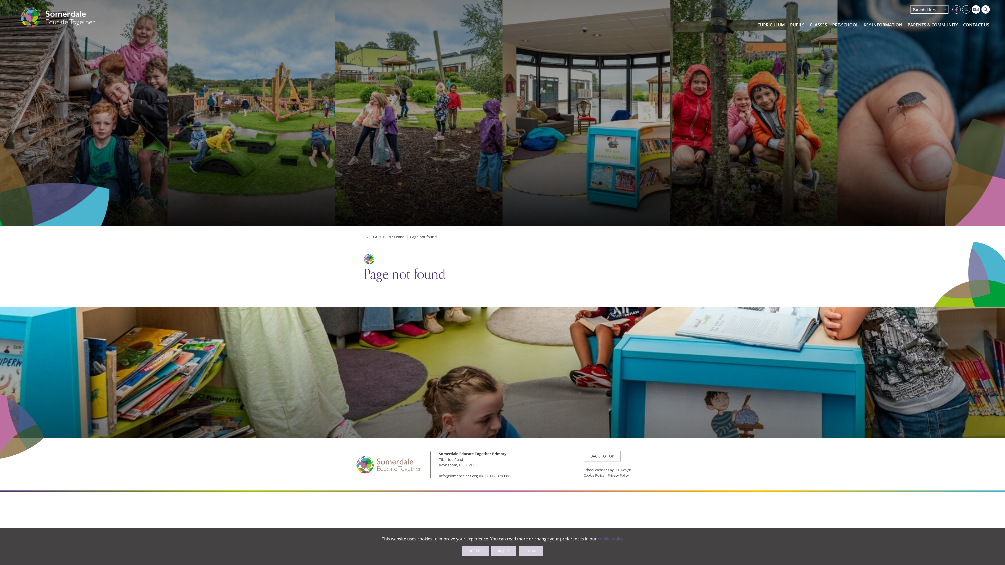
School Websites (596, 469)
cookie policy (610, 539)
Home (399, 236)
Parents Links (924, 9)
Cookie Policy (594, 475)
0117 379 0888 (499, 475)
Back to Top (602, 456)
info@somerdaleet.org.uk (461, 475)
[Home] (58, 17)
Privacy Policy (618, 475)
